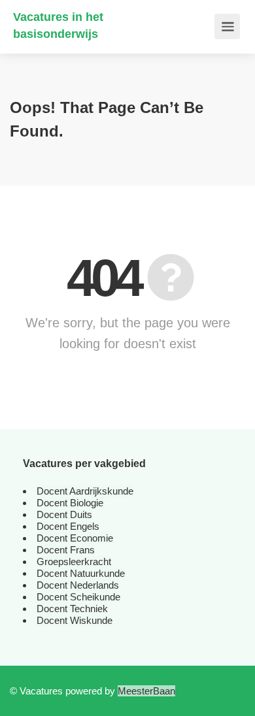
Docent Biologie (70, 502)
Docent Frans (66, 549)
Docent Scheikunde (78, 596)
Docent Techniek (72, 608)
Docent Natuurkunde (81, 573)
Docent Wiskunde (74, 620)
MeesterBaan (146, 690)
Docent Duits (64, 514)
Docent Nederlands (78, 585)
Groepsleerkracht (74, 561)
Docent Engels (68, 526)
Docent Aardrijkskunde (85, 490)
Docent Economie (75, 538)
